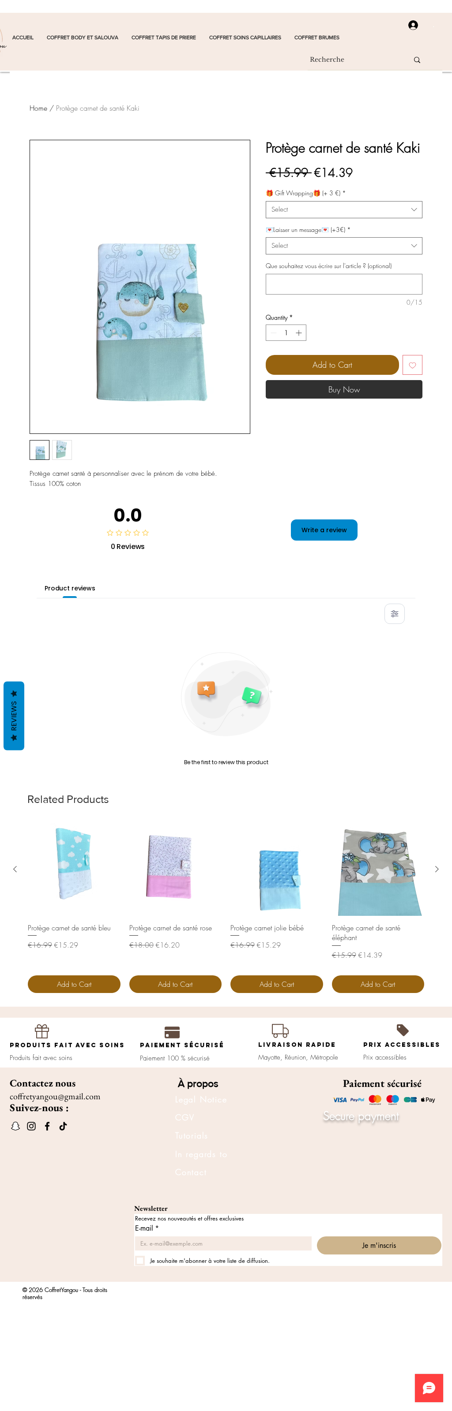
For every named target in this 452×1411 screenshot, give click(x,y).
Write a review (324, 530)
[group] (226, 908)
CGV (184, 1117)
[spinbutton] (286, 332)
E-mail (147, 1228)
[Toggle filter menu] (394, 614)
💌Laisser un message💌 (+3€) (308, 229)
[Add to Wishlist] (412, 365)
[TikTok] (63, 1126)
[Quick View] (74, 869)
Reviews (14, 716)
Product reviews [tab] (70, 588)
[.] (410, 25)
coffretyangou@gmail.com (55, 1096)
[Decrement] (272, 332)
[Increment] (299, 332)
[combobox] (344, 209)
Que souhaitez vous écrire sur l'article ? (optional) (329, 265)
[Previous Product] (15, 869)
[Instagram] (31, 1126)
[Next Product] (437, 869)
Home (38, 108)
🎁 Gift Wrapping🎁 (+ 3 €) (306, 193)
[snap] (15, 1126)
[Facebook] (47, 1126)
